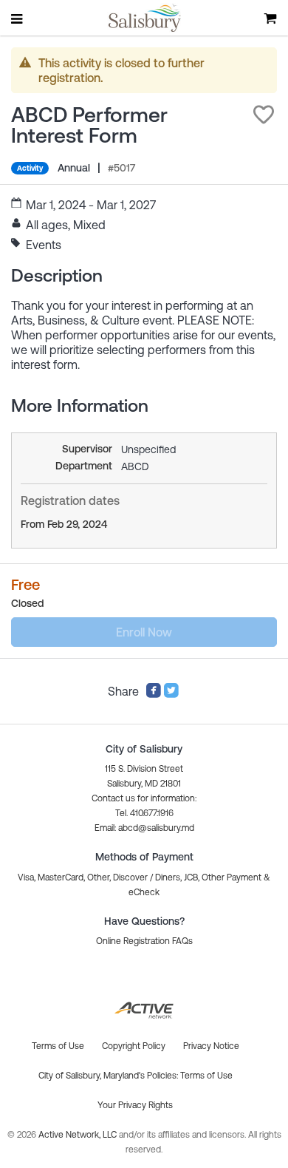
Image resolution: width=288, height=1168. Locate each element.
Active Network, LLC (78, 1135)
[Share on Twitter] (171, 694)
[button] (263, 114)
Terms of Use (206, 1075)
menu (17, 18)
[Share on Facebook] (153, 694)
